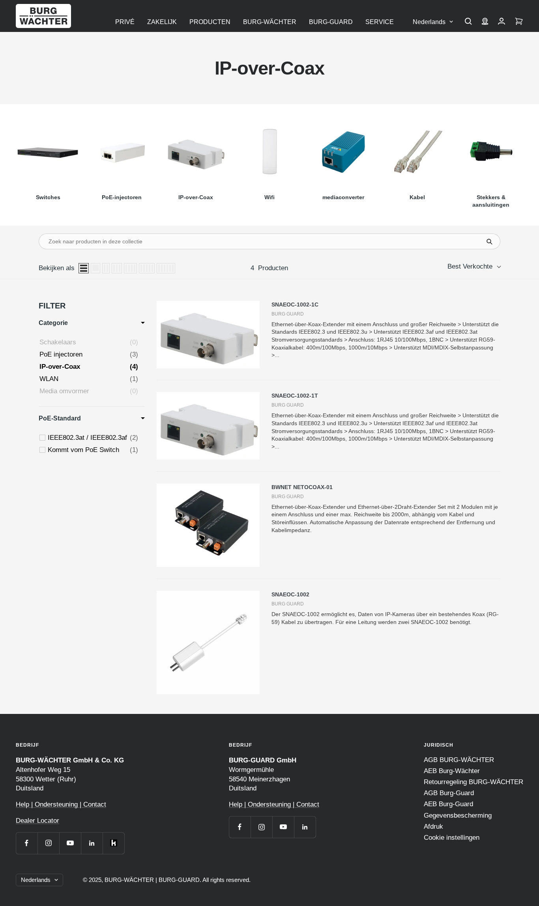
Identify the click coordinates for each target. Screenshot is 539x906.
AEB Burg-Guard (448, 804)
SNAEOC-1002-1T (294, 395)
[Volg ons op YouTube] (70, 843)
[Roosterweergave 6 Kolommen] (166, 268)
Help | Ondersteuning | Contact (61, 804)
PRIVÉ (125, 22)
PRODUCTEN (209, 22)
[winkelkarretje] (519, 22)
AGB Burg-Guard (449, 793)
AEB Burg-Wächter (452, 771)
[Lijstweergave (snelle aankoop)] (95, 268)
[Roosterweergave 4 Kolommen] (130, 268)
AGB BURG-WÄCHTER (459, 760)
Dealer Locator (37, 820)
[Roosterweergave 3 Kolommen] (117, 268)
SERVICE (379, 22)
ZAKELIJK (162, 22)
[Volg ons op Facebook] (26, 843)
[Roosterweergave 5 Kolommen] (147, 268)
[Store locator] (484, 22)
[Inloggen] (501, 22)
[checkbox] (93, 438)
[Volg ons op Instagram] (48, 843)
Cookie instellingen (451, 837)
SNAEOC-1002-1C (294, 304)
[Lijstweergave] (84, 268)
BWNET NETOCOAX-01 (302, 487)
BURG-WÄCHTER (269, 22)
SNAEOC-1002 (290, 594)
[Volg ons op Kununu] (113, 843)
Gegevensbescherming (458, 815)
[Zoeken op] (468, 22)
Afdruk (433, 826)
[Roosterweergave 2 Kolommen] (106, 268)
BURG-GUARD (331, 22)
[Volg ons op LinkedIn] (92, 843)
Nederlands (429, 22)
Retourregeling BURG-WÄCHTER (473, 782)
